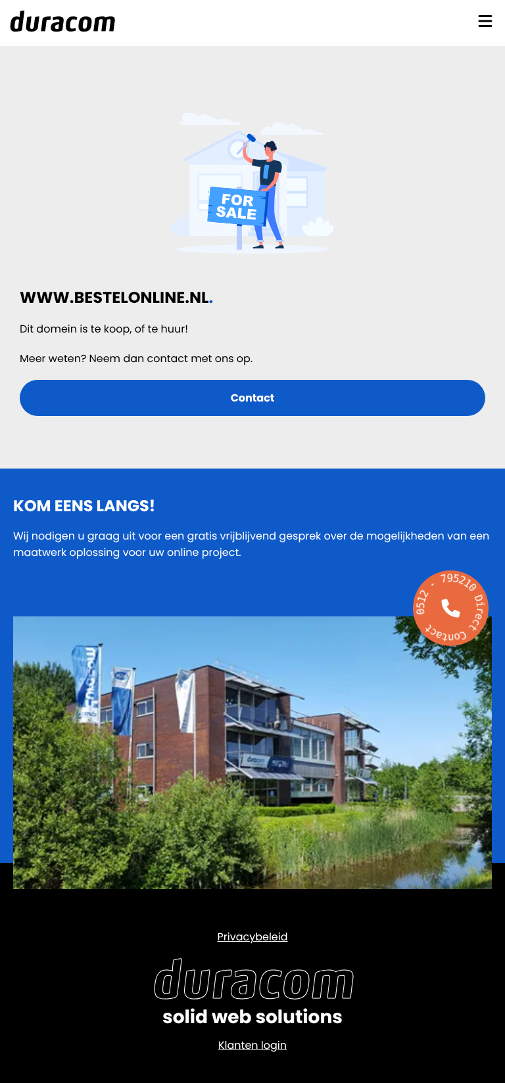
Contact (253, 397)
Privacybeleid (252, 936)
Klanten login (252, 1045)
